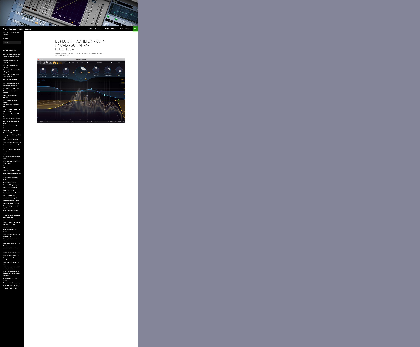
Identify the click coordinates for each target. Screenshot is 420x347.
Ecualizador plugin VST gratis (11, 149)
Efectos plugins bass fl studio (11, 193)
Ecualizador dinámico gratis (11, 255)
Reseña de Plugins (110, 28)
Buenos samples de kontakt (11, 88)
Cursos (97, 28)
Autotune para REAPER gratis (11, 285)
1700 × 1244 (74, 53)
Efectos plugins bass (9, 195)
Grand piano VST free (9, 182)
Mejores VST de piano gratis (11, 185)
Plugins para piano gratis (10, 187)
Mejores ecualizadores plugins (12, 142)
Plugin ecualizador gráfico (10, 139)
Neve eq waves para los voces (11, 252)
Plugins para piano (8, 190)
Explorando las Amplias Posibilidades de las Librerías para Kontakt (12, 56)
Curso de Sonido (125, 28)
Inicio (91, 28)
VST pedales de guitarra (10, 219)
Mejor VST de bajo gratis (10, 198)
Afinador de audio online (10, 288)
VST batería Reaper (8, 227)
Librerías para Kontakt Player (11, 118)
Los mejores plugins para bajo (11, 203)
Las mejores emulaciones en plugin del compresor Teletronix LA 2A (11, 273)
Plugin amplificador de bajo (11, 200)
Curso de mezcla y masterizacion (17, 29)
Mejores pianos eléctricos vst (11, 170)
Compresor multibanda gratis (11, 283)
